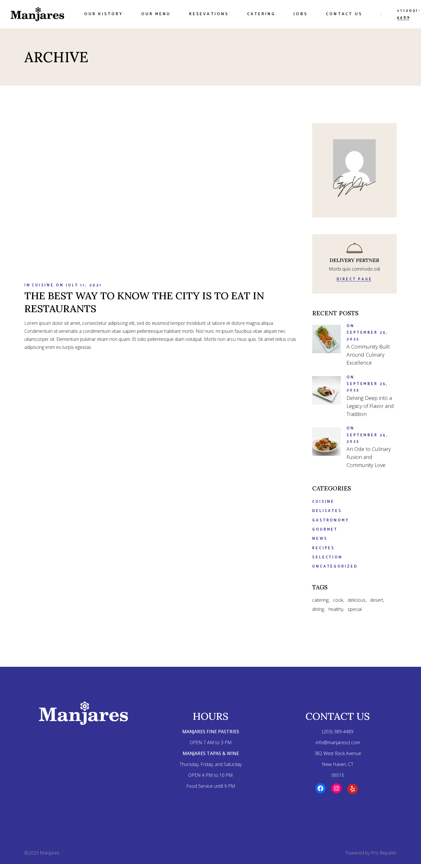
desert (376, 600)
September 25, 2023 (367, 336)
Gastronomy (330, 520)
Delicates (327, 511)
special (355, 609)
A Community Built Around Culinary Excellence (368, 354)
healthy (335, 609)
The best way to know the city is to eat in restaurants (144, 302)
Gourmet (325, 530)
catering (320, 600)
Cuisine (43, 285)
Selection (327, 557)
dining (318, 609)
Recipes (323, 548)
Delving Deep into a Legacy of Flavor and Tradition (370, 405)
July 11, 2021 (84, 285)
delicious (356, 600)
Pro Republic (384, 853)
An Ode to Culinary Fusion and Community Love (369, 456)
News (320, 539)
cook (338, 600)
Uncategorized (335, 567)
